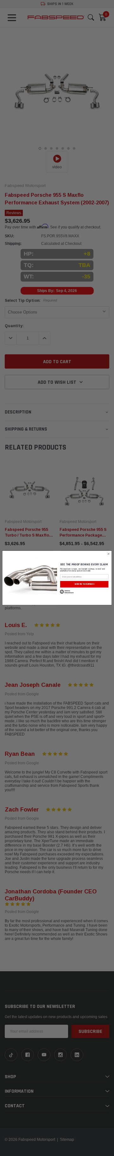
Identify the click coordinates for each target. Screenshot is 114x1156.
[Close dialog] (108, 554)
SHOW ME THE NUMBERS (84, 584)
